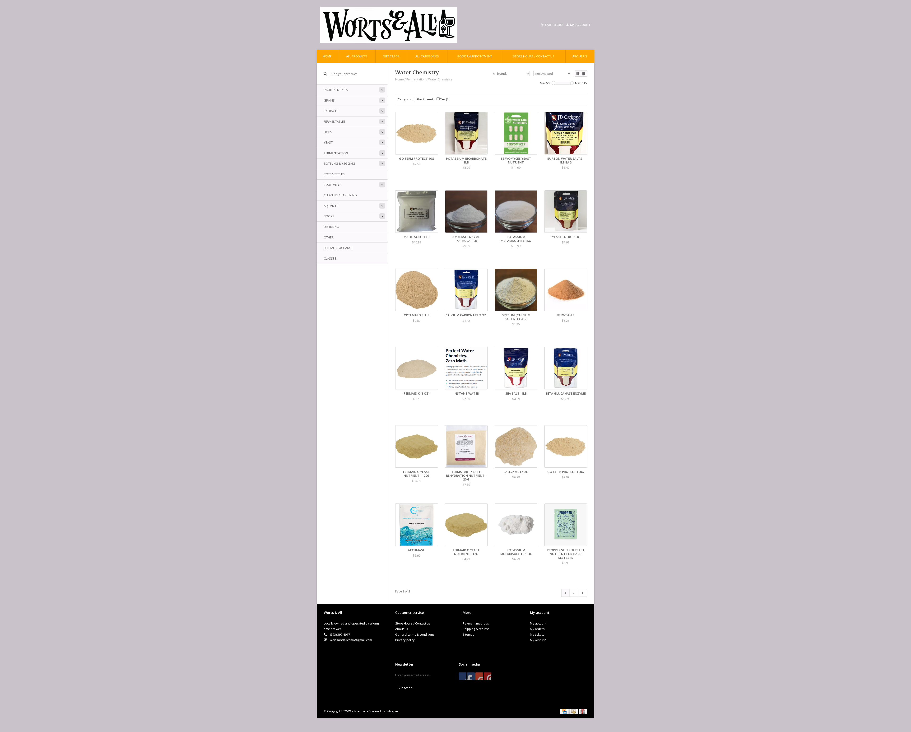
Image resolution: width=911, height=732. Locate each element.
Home (327, 56)
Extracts (331, 111)
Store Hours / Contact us (533, 56)
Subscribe (405, 688)
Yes (445, 99)
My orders (537, 629)
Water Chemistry (440, 79)
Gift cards (391, 56)
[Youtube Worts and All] (479, 676)
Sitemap (468, 634)
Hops (328, 132)
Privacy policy (405, 640)
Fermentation (336, 153)
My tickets (537, 634)
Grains (329, 100)
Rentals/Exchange (338, 248)
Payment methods (476, 623)
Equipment (332, 184)
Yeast (328, 142)
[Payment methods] (564, 711)
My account (580, 25)
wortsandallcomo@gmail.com (351, 640)
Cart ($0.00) (554, 25)
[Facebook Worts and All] (462, 676)
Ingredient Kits (336, 90)
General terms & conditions (415, 634)
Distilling (331, 226)
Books (329, 216)
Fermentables (335, 121)
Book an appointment (474, 56)
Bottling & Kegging (339, 163)
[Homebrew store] (419, 25)
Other (329, 237)
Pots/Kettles (334, 174)
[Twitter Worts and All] (471, 676)
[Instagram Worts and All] (487, 676)
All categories (427, 56)
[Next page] (582, 593)
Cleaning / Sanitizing (340, 195)
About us (579, 56)
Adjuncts (331, 206)
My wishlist (538, 640)
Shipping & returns (476, 629)
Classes (330, 258)
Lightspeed (393, 711)
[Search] (325, 73)
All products (356, 56)
